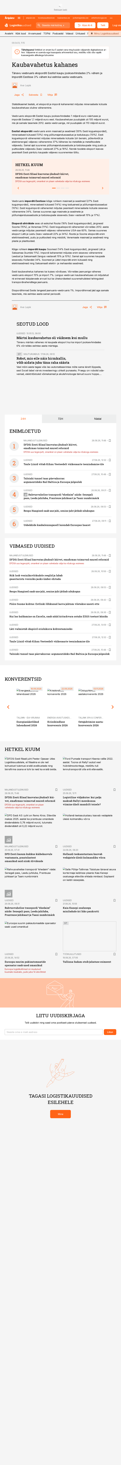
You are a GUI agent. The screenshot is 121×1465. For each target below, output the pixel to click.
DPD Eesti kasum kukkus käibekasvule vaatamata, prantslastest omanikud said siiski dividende (28, 857)
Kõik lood (20, 33)
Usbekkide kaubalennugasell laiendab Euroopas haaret (57, 525)
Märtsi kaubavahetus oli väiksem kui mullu (52, 338)
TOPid (46, 33)
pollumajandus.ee (80, 18)
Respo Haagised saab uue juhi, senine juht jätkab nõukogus (59, 510)
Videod (69, 33)
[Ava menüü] (19, 18)
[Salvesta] (110, 440)
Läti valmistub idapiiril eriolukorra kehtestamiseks (40, 628)
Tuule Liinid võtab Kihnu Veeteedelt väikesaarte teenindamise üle (64, 464)
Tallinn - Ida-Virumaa (28, 717)
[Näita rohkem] (111, 18)
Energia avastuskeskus (60, 717)
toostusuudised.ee (46, 18)
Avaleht (9, 33)
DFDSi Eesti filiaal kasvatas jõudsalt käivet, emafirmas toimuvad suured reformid (59, 559)
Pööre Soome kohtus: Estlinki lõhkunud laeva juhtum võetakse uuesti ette (54, 603)
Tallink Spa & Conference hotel (96, 717)
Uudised (21, 333)
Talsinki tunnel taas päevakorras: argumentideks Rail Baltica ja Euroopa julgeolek (59, 653)
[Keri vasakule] (18, 188)
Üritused (80, 33)
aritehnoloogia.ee (99, 18)
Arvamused (34, 33)
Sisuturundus (31, 354)
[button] (54, 1032)
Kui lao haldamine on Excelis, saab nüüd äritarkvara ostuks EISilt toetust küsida (58, 616)
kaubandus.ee (64, 18)
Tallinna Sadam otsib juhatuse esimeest (87, 961)
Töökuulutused (72, 954)
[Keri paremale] (103, 188)
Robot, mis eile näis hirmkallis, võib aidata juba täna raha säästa (43, 360)
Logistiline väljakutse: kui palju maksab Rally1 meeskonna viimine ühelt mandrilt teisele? (82, 801)
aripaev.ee (30, 18)
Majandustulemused (35, 440)
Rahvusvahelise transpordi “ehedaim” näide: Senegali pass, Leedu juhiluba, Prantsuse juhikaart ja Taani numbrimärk (30, 911)
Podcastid (58, 33)
